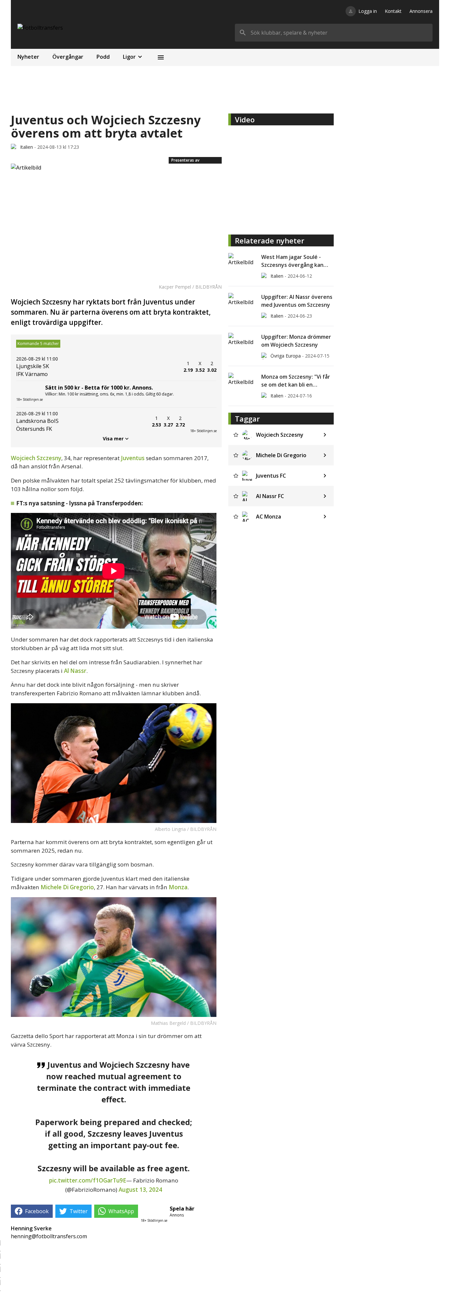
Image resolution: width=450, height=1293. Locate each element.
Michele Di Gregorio (67, 887)
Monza (178, 887)
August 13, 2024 (140, 1189)
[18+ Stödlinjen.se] (203, 421)
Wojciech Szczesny (36, 458)
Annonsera (421, 11)
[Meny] (160, 57)
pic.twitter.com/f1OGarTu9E (87, 1180)
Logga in (367, 11)
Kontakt (393, 11)
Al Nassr (75, 671)
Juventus (133, 458)
